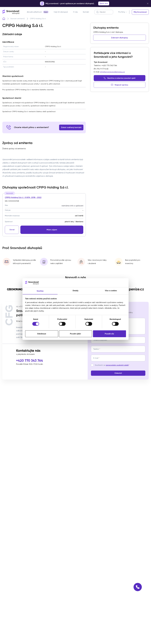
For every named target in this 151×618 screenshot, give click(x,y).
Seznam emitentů (17, 19)
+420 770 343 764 (29, 361)
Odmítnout (41, 334)
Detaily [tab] (75, 290)
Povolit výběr (75, 334)
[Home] (3, 18)
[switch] (62, 324)
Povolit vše (109, 334)
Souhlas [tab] (40, 291)
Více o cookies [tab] (111, 290)
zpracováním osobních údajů (117, 365)
